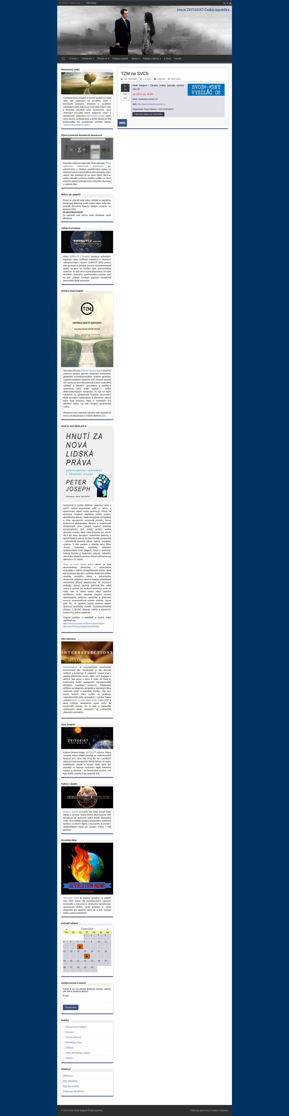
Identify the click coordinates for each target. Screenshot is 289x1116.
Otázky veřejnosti (73, 1037)
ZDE (104, 416)
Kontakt (177, 58)
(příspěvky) (70, 1081)
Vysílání (69, 1058)
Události (161, 79)
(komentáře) (71, 1086)
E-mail (66, 996)
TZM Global (91, 3)
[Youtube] (230, 3)
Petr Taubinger (130, 79)
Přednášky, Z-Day (74, 1042)
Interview (70, 1032)
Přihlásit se (68, 1076)
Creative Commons (219, 1110)
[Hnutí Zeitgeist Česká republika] (144, 30)
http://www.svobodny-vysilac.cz (152, 104)
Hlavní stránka (63, 58)
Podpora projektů (120, 58)
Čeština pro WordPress (73, 1091)
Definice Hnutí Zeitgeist (76, 1027)
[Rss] (224, 3)
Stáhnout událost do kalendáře (148, 114)
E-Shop (167, 58)
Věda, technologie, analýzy (78, 1053)
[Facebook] (227, 3)
